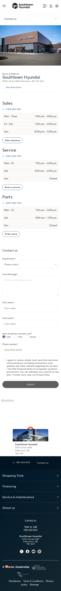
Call (8, 337)
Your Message (10, 274)
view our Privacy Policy (38, 374)
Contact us (30, 520)
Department (9, 259)
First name (8, 302)
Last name (8, 318)
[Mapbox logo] (7, 400)
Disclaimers (15, 581)
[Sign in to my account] (57, 6)
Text (20, 337)
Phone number (10, 344)
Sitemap (34, 584)
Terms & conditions (33, 581)
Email (33, 337)
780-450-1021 (30, 529)
